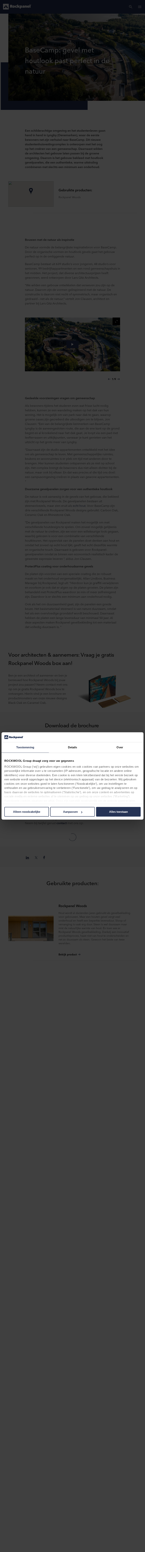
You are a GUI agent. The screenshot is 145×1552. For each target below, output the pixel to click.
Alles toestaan (118, 812)
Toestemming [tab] (25, 747)
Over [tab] (119, 747)
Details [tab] (72, 747)
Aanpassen (70, 812)
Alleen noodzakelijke (26, 812)
